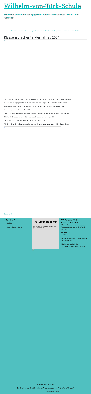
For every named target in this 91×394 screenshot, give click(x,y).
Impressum (10, 225)
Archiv (77, 31)
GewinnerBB (8, 214)
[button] (4, 30)
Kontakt (9, 223)
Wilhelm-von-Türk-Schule (42, 6)
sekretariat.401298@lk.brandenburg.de (74, 238)
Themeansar (64, 391)
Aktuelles (14, 31)
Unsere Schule (23, 31)
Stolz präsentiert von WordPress (34, 391)
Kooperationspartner (37, 31)
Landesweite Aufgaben (53, 31)
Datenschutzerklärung (14, 227)
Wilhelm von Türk (68, 31)
